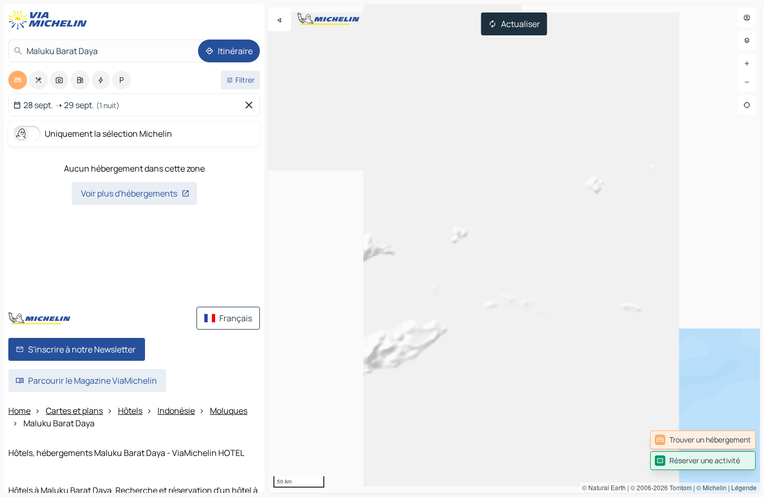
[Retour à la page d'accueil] (49, 19)
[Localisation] (747, 105)
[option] (17, 80)
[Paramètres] (747, 40)
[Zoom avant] (747, 63)
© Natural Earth (604, 487)
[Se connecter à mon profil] (747, 17)
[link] (703, 439)
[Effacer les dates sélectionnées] (251, 105)
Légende (744, 487)
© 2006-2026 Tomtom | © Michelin (678, 487)
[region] (514, 248)
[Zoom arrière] (747, 82)
